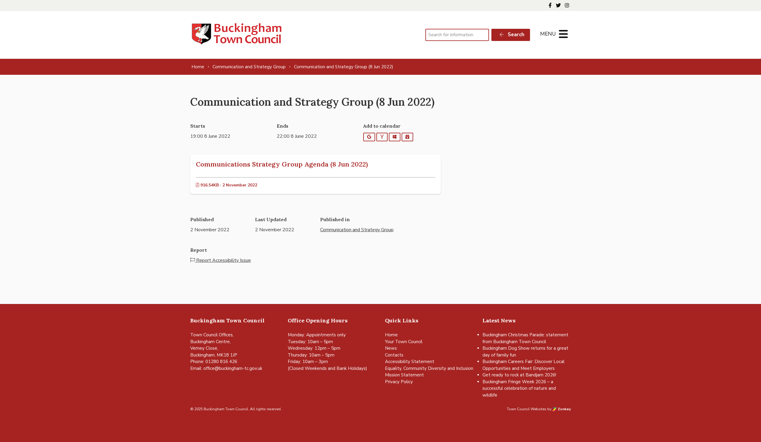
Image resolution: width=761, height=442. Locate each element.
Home (391, 335)
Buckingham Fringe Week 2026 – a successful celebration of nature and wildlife (519, 388)
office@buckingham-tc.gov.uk (232, 368)
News (391, 348)
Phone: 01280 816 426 (213, 362)
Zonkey (564, 409)
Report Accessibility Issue (223, 260)
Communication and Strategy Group (357, 229)
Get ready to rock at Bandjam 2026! (519, 375)
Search (515, 34)
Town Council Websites (526, 409)
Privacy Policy (399, 382)
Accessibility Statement (409, 362)
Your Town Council (403, 342)
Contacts (394, 355)
